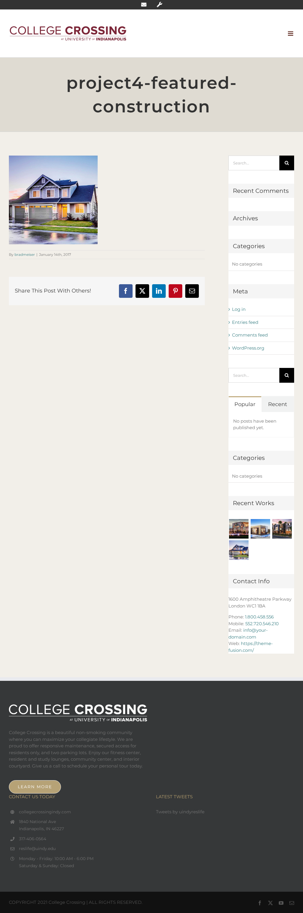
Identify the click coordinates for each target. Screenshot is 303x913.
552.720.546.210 (262, 623)
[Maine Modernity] (260, 528)
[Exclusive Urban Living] (282, 528)
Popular (244, 404)
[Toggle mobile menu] (291, 33)
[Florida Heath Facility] (238, 528)
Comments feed (250, 335)
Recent (277, 404)
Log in (239, 309)
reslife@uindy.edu (37, 848)
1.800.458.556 (259, 617)
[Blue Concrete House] (238, 550)
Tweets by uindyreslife (180, 812)
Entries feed (245, 322)
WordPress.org (248, 348)
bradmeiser (24, 254)
